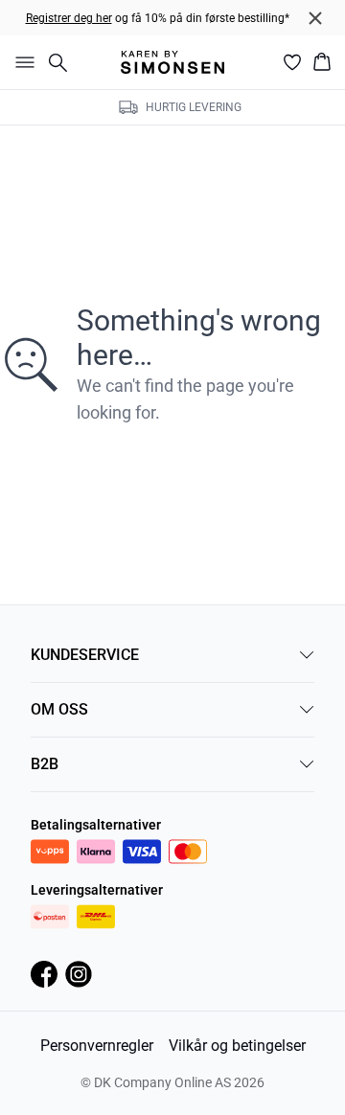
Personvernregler (96, 1045)
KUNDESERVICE (85, 655)
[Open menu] (21, 62)
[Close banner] (315, 18)
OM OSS (59, 709)
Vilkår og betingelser (237, 1045)
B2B (44, 764)
